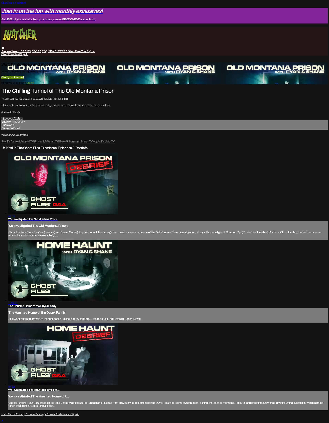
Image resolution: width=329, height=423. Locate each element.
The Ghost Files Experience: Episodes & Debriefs (26, 99)
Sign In (24, 54)
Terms (12, 414)
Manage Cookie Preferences (53, 414)
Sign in (91, 51)
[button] (3, 48)
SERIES (26, 51)
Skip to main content (13, 2)
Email (19, 118)
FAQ (44, 51)
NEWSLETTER (58, 51)
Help (4, 414)
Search (16, 51)
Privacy (21, 414)
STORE (36, 51)
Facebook (7, 118)
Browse (6, 51)
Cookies (31, 414)
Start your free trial (12, 77)
